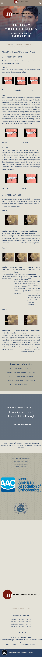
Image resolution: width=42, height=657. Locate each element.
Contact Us (28, 445)
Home (10, 44)
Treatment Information (23, 44)
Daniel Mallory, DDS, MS (21, 608)
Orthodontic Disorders (21, 384)
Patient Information (15, 443)
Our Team (19, 445)
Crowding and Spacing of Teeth (21, 380)
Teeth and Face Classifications (21, 372)
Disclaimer (37, 445)
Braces (3, 445)
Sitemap (21, 447)
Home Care (11, 445)
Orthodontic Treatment (21, 368)
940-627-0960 (21, 467)
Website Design (14, 652)
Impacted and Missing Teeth (21, 376)
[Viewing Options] (4, 652)
